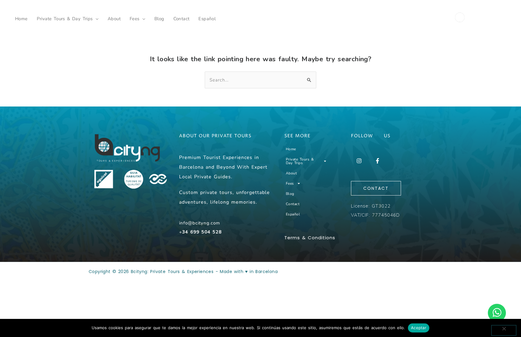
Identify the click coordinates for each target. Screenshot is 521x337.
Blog (159, 19)
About (114, 19)
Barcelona (266, 272)
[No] (503, 330)
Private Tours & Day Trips (65, 19)
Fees (135, 19)
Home (21, 19)
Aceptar (418, 327)
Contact (181, 19)
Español (207, 19)
